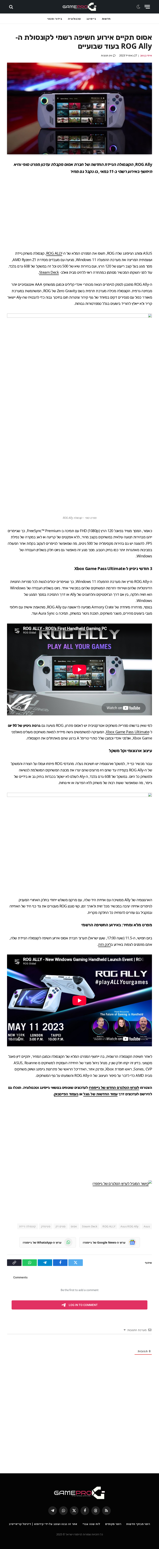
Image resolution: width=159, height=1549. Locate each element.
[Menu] (147, 6)
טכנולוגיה (74, 19)
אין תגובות (106, 55)
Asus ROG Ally (129, 1226)
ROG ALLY (54, 253)
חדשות (106, 19)
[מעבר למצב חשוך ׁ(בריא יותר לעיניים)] (138, 7)
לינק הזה (104, 944)
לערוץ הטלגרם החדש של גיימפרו (114, 1087)
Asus (147, 1226)
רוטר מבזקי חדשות (138, 1524)
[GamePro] (79, 6)
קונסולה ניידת (27, 1226)
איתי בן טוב (146, 55)
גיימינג (91, 19)
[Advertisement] (79, 213)
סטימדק (45, 1226)
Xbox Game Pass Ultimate (127, 731)
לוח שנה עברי (91, 1524)
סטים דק (60, 1226)
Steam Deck (49, 272)
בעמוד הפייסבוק (66, 1093)
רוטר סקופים (113, 1524)
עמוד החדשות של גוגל (100, 1093)
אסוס (74, 1226)
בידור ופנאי (54, 19)
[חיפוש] (11, 6)
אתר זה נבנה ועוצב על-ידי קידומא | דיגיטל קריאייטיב (43, 1524)
